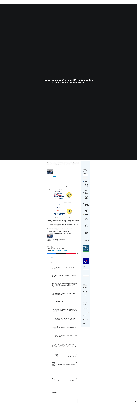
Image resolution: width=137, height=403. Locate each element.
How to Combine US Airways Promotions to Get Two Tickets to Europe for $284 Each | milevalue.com (64, 266)
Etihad (83, 302)
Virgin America (84, 323)
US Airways (84, 322)
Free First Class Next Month (85, 304)
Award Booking (86, 291)
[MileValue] (47, 3)
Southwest (84, 315)
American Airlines (85, 287)
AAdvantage (84, 283)
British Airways (84, 294)
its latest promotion (70, 186)
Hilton (86, 308)
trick (87, 319)
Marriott (84, 311)
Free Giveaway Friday (85, 307)
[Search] (92, 3)
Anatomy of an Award (85, 290)
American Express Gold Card (86, 217)
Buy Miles (84, 295)
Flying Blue (86, 302)
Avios (83, 291)
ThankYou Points (85, 318)
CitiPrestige (84, 298)
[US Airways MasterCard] (50, 239)
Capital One (87, 295)
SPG (86, 315)
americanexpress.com (59, 165)
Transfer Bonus (84, 319)
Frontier (84, 308)
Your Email (85, 174)
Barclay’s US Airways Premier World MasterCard (59, 251)
